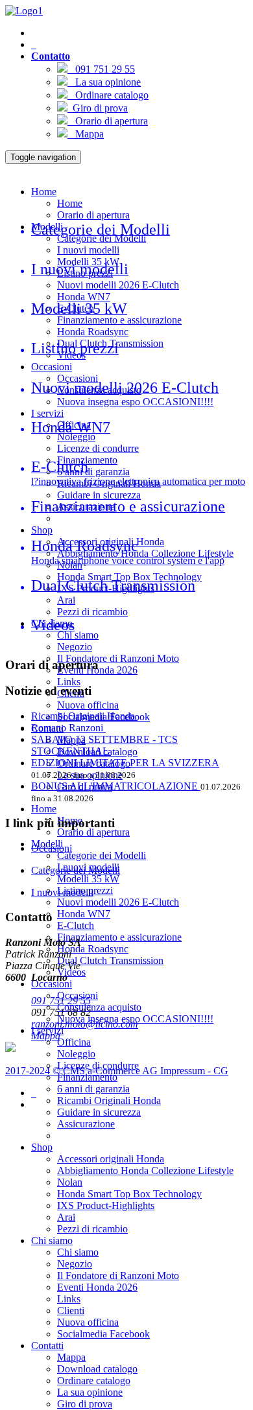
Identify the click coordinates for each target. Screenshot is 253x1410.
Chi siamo (78, 634)
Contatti (47, 1345)
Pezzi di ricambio (92, 611)
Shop (42, 529)
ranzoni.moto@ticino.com (84, 1023)
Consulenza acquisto (99, 1007)
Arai (66, 599)
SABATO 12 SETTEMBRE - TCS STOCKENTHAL (104, 745)
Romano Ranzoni (68, 727)
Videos (71, 972)
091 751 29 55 (101, 69)
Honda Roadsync (92, 331)
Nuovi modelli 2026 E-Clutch (118, 284)
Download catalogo (97, 1368)
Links (68, 681)
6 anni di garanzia (93, 471)
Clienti (70, 1310)
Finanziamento (87, 1077)
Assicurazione (86, 1123)
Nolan (69, 1182)
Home (43, 191)
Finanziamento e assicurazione (119, 319)
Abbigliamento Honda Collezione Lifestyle (145, 553)
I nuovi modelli (88, 249)
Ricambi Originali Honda (109, 1100)
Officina (74, 1042)
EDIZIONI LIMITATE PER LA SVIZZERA (125, 762)
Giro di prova (97, 107)
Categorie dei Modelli (101, 855)
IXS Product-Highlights (105, 1205)
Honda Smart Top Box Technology (129, 1193)
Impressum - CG (194, 1070)
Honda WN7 (83, 296)
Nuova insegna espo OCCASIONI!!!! (135, 401)
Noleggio (76, 436)
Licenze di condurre (98, 448)
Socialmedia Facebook (103, 1333)
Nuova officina (88, 705)
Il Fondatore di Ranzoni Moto (118, 658)
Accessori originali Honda (110, 1158)
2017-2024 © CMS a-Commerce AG (82, 1070)
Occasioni (51, 366)
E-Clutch (75, 925)
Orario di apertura (107, 120)
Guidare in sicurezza (99, 494)
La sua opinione (104, 82)
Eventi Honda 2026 (97, 1287)
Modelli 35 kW (88, 878)
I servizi (47, 413)
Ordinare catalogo (108, 94)
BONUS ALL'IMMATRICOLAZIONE (115, 786)
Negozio (74, 646)
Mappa (85, 133)
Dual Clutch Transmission (110, 960)
